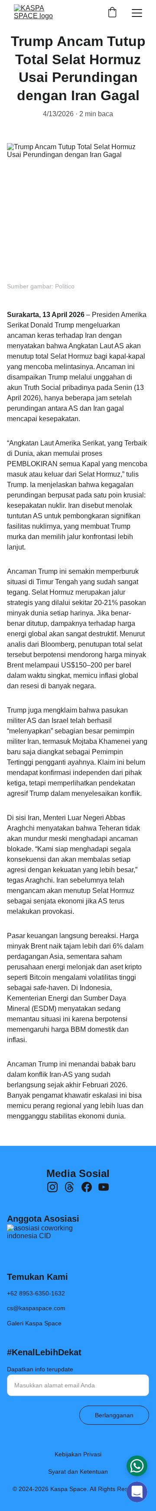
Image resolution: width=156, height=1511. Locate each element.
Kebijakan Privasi (78, 1454)
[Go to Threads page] (69, 1187)
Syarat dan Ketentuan (78, 1471)
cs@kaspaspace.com (36, 1308)
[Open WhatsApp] (137, 1465)
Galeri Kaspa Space (34, 1323)
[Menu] (137, 13)
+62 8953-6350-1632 (36, 1293)
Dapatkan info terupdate (40, 1369)
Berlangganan (114, 1415)
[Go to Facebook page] (86, 1187)
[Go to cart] (112, 13)
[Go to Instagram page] (52, 1187)
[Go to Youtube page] (103, 1187)
